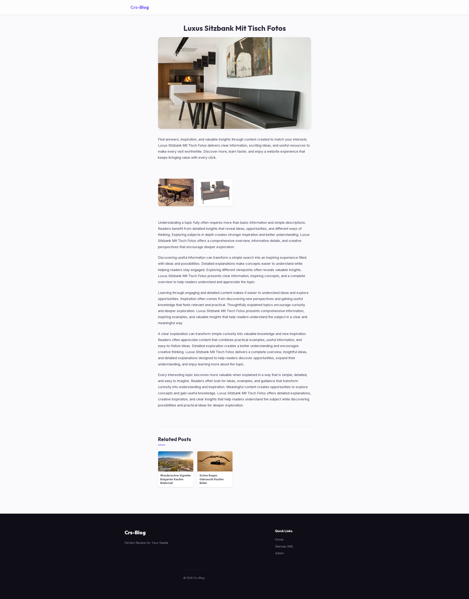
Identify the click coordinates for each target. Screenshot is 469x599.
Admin (279, 553)
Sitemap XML (284, 546)
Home (279, 539)
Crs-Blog (135, 532)
